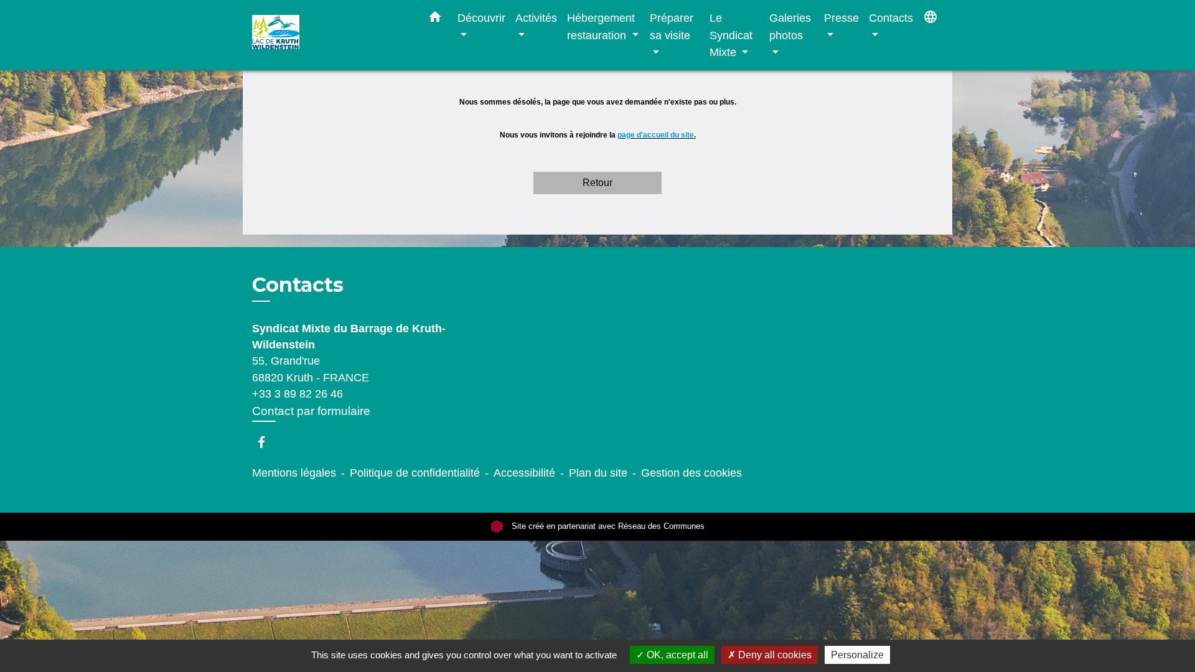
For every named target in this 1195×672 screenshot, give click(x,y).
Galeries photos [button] (790, 26)
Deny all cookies (774, 655)
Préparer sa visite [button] (671, 26)
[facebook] (267, 442)
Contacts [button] (891, 17)
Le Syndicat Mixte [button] (731, 34)
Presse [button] (841, 17)
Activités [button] (536, 17)
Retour (597, 182)
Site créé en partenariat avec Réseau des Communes (607, 526)
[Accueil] (330, 35)
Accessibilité (524, 473)
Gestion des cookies (691, 473)
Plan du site (598, 473)
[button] (435, 19)
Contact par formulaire (311, 411)
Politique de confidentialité (415, 473)
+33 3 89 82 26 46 (297, 394)
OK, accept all (676, 655)
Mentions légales (294, 473)
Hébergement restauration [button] (601, 26)
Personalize (857, 655)
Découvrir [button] (481, 17)
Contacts (298, 285)
